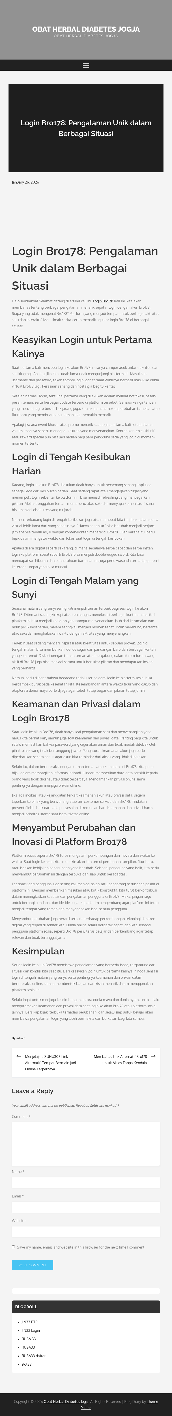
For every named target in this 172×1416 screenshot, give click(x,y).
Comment (21, 1116)
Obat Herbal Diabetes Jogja (86, 29)
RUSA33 (28, 1347)
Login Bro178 (103, 301)
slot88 (27, 1364)
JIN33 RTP (29, 1322)
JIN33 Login (31, 1330)
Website (19, 1220)
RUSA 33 (29, 1339)
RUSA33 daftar (34, 1356)
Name (18, 1171)
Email (18, 1196)
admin (20, 1038)
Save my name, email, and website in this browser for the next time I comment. (81, 1247)
